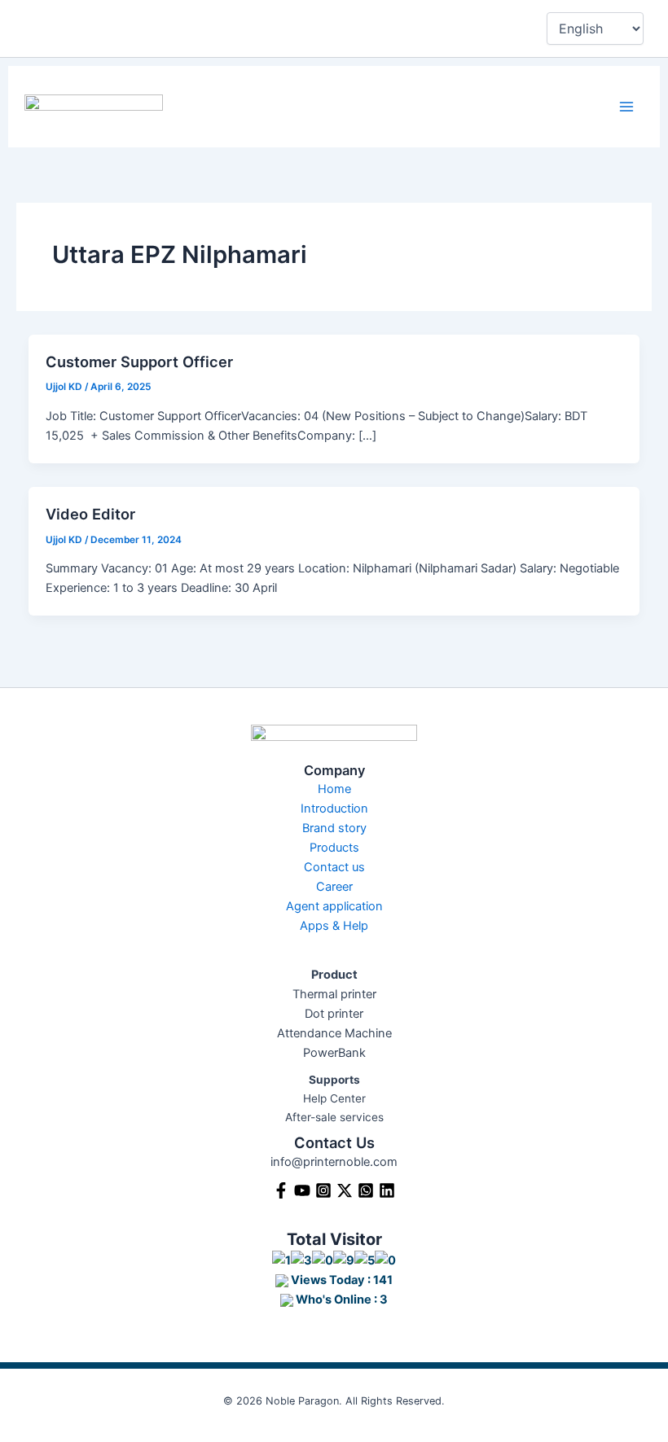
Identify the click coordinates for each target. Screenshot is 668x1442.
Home (334, 789)
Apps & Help (334, 925)
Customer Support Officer (139, 361)
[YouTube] (302, 1190)
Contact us (334, 867)
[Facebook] (281, 1190)
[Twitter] (344, 1190)
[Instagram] (323, 1190)
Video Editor (90, 514)
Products (334, 847)
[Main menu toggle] (626, 107)
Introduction (334, 808)
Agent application (334, 906)
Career (334, 886)
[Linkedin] (387, 1190)
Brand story (334, 828)
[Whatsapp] (366, 1190)
